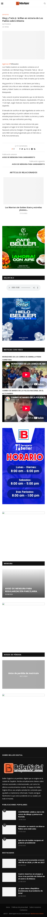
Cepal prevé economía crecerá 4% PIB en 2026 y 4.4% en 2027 (31, 861)
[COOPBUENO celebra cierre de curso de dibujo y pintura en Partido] (9, 815)
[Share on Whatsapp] (29, 149)
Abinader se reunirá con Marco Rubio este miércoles (31, 827)
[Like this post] (15, 149)
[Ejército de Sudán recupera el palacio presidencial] (9, 843)
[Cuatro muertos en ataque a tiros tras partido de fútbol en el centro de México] (9, 877)
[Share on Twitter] (22, 149)
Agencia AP (6, 64)
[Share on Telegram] (32, 149)
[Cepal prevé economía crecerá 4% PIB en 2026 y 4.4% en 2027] (9, 863)
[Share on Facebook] (19, 149)
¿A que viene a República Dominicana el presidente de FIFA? (30, 890)
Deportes (5, 14)
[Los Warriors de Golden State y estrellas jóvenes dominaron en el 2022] (23, 190)
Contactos (23, 910)
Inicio (8, 907)
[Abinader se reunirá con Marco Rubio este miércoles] (9, 829)
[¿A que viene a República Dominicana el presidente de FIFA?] (9, 891)
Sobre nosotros (35, 907)
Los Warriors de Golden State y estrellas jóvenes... (23, 208)
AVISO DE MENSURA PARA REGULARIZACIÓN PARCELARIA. (21, 590)
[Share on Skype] (34, 149)
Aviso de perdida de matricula (23, 673)
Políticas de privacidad (20, 907)
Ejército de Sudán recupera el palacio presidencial (30, 841)
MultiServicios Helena (37, 914)
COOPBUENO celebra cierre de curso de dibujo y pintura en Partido (31, 814)
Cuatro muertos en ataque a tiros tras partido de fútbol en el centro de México (31, 876)
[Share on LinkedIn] (24, 149)
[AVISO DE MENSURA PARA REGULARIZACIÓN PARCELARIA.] (23, 583)
